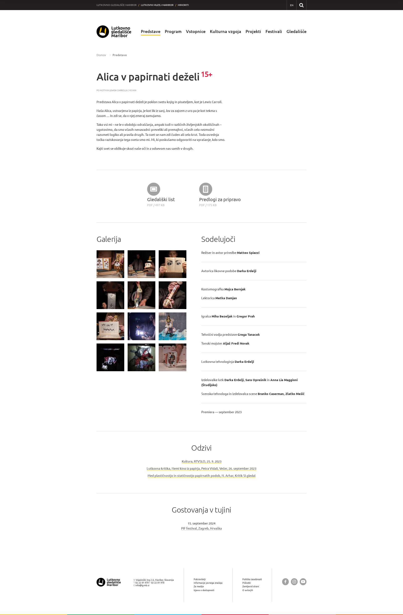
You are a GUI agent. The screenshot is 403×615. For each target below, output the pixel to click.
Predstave (150, 31)
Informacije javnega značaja (208, 582)
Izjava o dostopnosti (204, 590)
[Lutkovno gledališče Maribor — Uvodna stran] (114, 31)
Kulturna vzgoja (225, 31)
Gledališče (296, 31)
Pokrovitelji (200, 579)
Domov (101, 55)
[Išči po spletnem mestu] (301, 5)
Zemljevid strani (250, 586)
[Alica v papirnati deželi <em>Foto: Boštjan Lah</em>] (110, 264)
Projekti (253, 31)
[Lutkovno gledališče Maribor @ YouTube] (303, 581)
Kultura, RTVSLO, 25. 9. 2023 (201, 461)
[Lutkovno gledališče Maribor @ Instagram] (294, 581)
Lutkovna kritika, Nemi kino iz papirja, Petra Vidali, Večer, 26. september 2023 (201, 468)
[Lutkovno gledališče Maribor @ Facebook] (285, 581)
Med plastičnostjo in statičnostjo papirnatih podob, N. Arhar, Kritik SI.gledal (201, 475)
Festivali (274, 31)
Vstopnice (195, 31)
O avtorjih (247, 590)
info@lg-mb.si (142, 585)
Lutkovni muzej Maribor (157, 5)
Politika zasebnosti (252, 579)
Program (173, 31)
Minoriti (183, 5)
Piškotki (246, 582)
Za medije (199, 586)
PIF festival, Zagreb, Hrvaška (201, 528)
